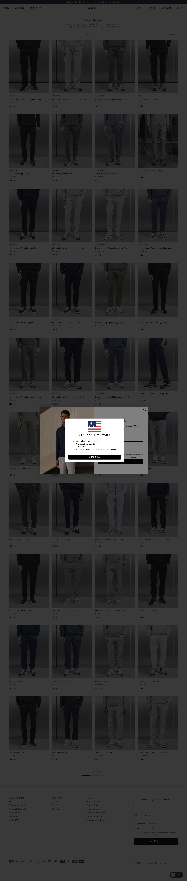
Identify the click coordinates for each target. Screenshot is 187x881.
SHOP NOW (94, 457)
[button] (118, 457)
